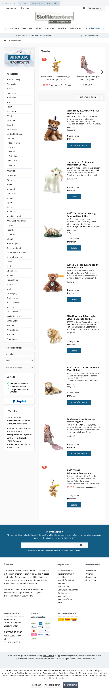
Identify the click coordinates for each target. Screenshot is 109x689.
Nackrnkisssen (13, 316)
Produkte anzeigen (14, 367)
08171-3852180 (13, 632)
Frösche (10, 334)
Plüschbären (12, 311)
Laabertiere (12, 93)
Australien (11, 97)
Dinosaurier (12, 193)
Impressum (91, 580)
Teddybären (14, 143)
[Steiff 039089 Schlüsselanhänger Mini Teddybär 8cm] (55, 64)
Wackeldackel (13, 302)
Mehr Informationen (58, 678)
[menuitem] (96, 8)
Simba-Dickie (12, 321)
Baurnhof (11, 125)
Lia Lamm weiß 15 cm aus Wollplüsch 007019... (80, 163)
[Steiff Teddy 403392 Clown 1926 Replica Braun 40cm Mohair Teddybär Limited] (53, 129)
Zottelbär (13, 156)
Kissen (10, 284)
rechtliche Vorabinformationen (67, 579)
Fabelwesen (12, 129)
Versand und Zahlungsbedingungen (68, 588)
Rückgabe (62, 593)
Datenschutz (91, 577)
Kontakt (61, 583)
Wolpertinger (12, 330)
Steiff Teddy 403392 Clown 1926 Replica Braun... (83, 112)
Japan (9, 202)
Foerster (10, 325)
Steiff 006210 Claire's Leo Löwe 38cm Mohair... (83, 369)
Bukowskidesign (14, 79)
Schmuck (24, 3)
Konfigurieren (70, 685)
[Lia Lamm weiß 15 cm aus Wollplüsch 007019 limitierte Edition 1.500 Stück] (53, 180)
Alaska (9, 207)
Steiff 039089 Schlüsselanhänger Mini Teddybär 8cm (55, 78)
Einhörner (11, 120)
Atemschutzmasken (15, 257)
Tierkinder (11, 175)
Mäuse (12, 151)
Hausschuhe (12, 280)
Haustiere (11, 106)
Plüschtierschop (8, 3)
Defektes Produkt (65, 570)
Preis (7, 360)
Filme (11, 138)
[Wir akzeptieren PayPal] (19, 401)
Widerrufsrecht (65, 596)
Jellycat (10, 239)
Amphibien (12, 339)
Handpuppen (13, 243)
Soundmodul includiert (17, 252)
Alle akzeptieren (52, 685)
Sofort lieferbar (15, 348)
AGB (60, 602)
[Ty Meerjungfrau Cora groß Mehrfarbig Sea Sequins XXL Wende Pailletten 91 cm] (87, 64)
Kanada (10, 198)
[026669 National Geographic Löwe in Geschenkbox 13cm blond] (53, 334)
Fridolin (10, 275)
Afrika (9, 116)
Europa (10, 88)
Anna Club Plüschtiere (17, 221)
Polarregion (12, 84)
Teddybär (11, 230)
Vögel (9, 102)
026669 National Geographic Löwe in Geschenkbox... (82, 317)
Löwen (12, 165)
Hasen (12, 147)
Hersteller (9, 354)
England (10, 225)
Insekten (10, 307)
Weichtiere (11, 111)
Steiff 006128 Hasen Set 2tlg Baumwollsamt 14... (81, 214)
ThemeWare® (90, 658)
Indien (9, 184)
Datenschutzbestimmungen (42, 550)
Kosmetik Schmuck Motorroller (45, 3)
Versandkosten (48, 656)
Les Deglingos (13, 293)
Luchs (9, 261)
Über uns (90, 574)
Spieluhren (12, 271)
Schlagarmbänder (15, 248)
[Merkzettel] (84, 8)
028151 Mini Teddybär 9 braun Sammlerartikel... (82, 266)
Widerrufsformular (66, 599)
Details (74, 196)
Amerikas (11, 171)
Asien (9, 180)
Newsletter (91, 570)
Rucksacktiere (13, 298)
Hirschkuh (13, 160)
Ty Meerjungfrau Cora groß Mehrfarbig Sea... (88, 78)
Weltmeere (11, 211)
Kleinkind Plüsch (14, 216)
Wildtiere (11, 266)
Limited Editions (14, 134)
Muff (9, 289)
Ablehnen (36, 685)
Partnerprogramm (66, 574)
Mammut (11, 189)
